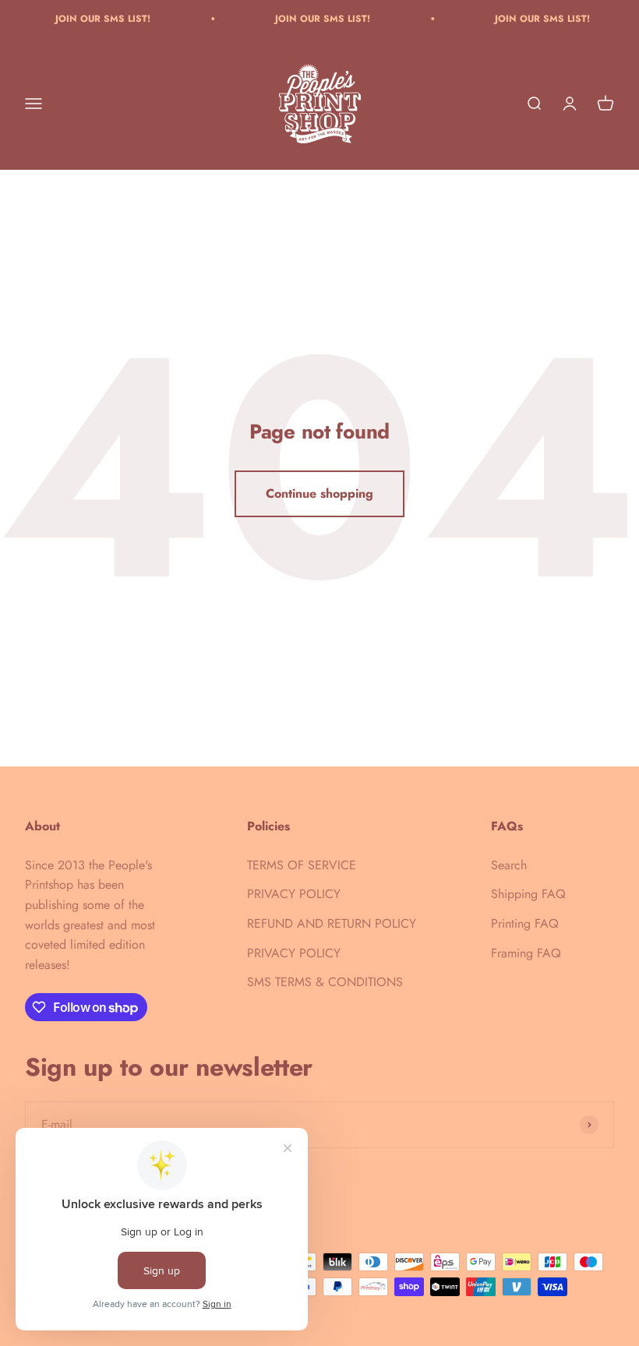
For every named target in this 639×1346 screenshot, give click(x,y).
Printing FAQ (525, 923)
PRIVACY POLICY (294, 894)
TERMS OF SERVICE (301, 865)
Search (509, 865)
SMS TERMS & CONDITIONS (325, 982)
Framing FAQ (526, 953)
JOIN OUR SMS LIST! (91, 19)
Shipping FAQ (528, 894)
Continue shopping (319, 493)
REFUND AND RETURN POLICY (331, 923)
